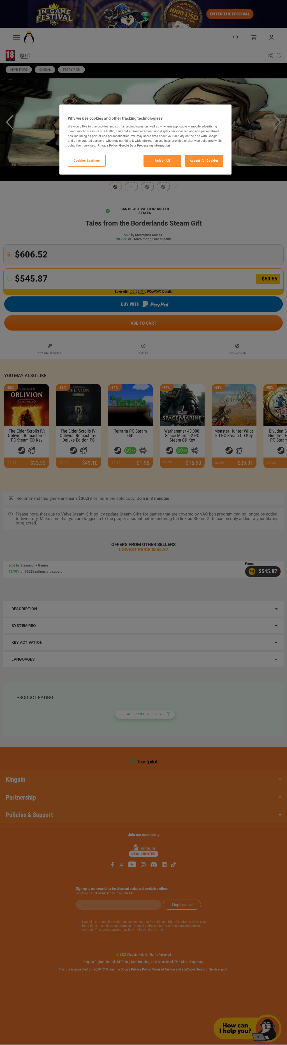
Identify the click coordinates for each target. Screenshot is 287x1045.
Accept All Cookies (204, 160)
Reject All (162, 160)
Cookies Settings (86, 160)
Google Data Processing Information (144, 145)
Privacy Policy (108, 145)
